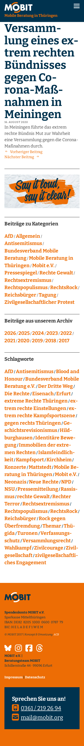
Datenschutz (35, 677)
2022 (66, 333)
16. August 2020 (16, 122)
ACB (56, 634)
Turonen (27, 533)
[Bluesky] (7, 648)
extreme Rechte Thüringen (36, 401)
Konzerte (15, 467)
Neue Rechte (44, 482)
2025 (24, 333)
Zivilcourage (48, 548)
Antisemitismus (23, 243)
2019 (37, 341)
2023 (52, 333)
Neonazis (15, 482)
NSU (9, 489)
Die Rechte (17, 394)
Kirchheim (59, 460)
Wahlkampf (18, 548)
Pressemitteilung (38, 489)
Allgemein (28, 236)
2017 (64, 341)
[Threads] (39, 648)
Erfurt (63, 394)
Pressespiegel (20, 273)
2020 (23, 341)
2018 (50, 341)
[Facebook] (28, 648)
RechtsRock (63, 287)
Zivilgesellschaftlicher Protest (39, 302)
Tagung (47, 295)
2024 (38, 333)
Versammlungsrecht (46, 541)
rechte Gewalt (33, 497)
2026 (10, 333)
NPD (66, 482)
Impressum (13, 677)
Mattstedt (40, 467)
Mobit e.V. (43, 266)
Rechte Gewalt (56, 273)
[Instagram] (18, 648)
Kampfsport (30, 460)
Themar (51, 526)
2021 (9, 341)
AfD (8, 236)
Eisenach (43, 394)
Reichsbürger (20, 295)
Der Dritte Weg (55, 386)
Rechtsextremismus (27, 280)
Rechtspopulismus (26, 287)
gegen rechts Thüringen (32, 423)
